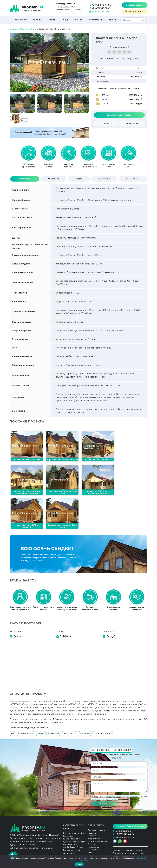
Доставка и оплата (96, 830)
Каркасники (68, 836)
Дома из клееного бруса (74, 841)
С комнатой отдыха (102, 734)
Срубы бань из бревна (73, 847)
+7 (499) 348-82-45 (101, 8)
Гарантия (92, 833)
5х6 (12, 734)
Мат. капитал (132, 123)
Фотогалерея (95, 20)
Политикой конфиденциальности (104, 799)
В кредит (92, 844)
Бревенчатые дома (71, 839)
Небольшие (53, 734)
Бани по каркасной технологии (71, 851)
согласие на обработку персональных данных (119, 796)
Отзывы (79, 20)
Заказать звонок (134, 5)
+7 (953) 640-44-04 (101, 5)
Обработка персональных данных (130, 853)
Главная (14, 29)
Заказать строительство (119, 115)
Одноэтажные (69, 734)
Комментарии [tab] (132, 179)
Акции (66, 20)
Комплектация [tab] (25, 179)
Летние (40, 734)
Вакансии (129, 850)
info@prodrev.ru (66, 4)
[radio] (109, 53)
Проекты (37, 20)
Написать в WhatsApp (101, 11)
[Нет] (154, 861)
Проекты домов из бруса (74, 833)
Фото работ (93, 850)
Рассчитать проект (134, 11)
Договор (92, 836)
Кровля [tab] (78, 179)
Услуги (52, 20)
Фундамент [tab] (53, 179)
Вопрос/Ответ (94, 838)
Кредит (106, 123)
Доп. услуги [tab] (104, 179)
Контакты (113, 20)
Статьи (139, 850)
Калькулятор (93, 847)
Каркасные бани (28, 29)
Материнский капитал (98, 841)
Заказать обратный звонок (130, 826)
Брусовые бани (70, 844)
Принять (79, 864)
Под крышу (84, 734)
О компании (20, 20)
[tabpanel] (29, 157)
